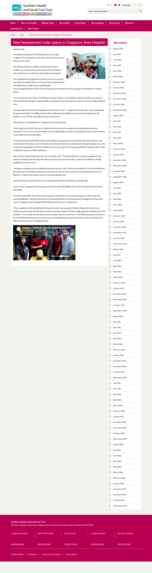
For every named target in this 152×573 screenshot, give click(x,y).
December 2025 (119, 93)
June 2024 (117, 193)
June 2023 (117, 260)
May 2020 (117, 461)
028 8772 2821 (70, 544)
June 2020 (117, 455)
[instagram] (119, 5)
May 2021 (117, 394)
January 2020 (118, 483)
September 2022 (120, 311)
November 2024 (119, 166)
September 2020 (120, 439)
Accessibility (71, 554)
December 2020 (119, 422)
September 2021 (120, 377)
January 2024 (118, 221)
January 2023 (118, 288)
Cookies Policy (17, 554)
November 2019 (119, 495)
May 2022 (117, 333)
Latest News (80, 23)
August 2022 (118, 316)
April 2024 (117, 205)
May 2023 (117, 266)
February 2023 (119, 283)
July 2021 (117, 383)
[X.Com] (111, 5)
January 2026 (118, 88)
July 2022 (117, 322)
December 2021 (119, 361)
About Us (129, 23)
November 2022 (119, 299)
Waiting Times (47, 23)
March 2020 (118, 472)
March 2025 (118, 143)
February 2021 (119, 411)
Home (12, 23)
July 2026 (117, 54)
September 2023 (120, 244)
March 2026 (118, 76)
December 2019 (119, 489)
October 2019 (119, 500)
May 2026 (117, 65)
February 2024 (119, 216)
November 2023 (119, 232)
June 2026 (117, 60)
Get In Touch (33, 28)
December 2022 (119, 294)
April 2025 (117, 138)
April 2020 (117, 467)
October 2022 (119, 305)
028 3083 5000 (44, 544)
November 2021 (119, 366)
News (22, 35)
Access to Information (51, 554)
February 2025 (119, 149)
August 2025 (118, 115)
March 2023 (118, 277)
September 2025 (120, 110)
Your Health (64, 23)
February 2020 (119, 478)
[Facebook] (108, 5)
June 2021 (117, 389)
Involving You (16, 28)
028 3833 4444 (17, 544)
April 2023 (117, 271)
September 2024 (120, 177)
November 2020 (119, 428)
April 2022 (117, 338)
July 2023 (117, 255)
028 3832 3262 (97, 544)
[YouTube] (115, 5)
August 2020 (118, 444)
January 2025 (118, 154)
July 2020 (117, 450)
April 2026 (117, 71)
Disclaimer (32, 554)
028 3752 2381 (124, 544)
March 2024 (118, 210)
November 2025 (119, 99)
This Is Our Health (28, 23)
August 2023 (118, 249)
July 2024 (117, 188)
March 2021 (118, 405)
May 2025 (117, 132)
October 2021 (119, 372)
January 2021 (118, 416)
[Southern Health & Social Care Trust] (37, 10)
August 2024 (118, 182)
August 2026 (118, 48)
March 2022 (118, 344)
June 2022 (117, 327)
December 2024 (119, 160)
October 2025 (119, 104)
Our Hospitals (97, 23)
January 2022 (118, 355)
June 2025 (117, 127)
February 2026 (119, 82)
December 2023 (119, 227)
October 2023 (119, 238)
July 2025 (117, 121)
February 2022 (119, 350)
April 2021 (117, 400)
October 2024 (119, 171)
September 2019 (120, 506)
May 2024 (117, 199)
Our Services (114, 23)
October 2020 (119, 433)
